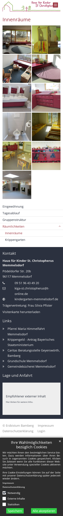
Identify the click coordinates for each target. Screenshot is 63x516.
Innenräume (17, 19)
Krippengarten (15, 240)
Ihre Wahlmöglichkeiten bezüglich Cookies (31, 444)
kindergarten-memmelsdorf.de (36, 299)
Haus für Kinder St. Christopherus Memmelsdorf (28, 263)
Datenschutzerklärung (14, 487)
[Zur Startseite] (31, 6)
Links (7, 321)
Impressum (8, 483)
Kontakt (9, 253)
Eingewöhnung (13, 206)
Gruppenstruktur (14, 220)
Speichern (15, 511)
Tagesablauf (11, 213)
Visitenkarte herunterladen (21, 312)
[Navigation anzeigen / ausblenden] (55, 4)
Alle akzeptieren (44, 511)
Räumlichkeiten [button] (13, 226)
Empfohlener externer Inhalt (26, 396)
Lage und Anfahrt (17, 375)
